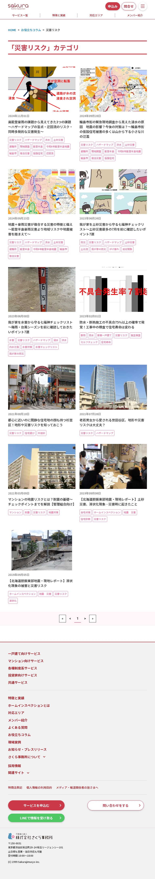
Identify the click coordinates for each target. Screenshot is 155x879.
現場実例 (14, 742)
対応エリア (96, 15)
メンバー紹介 (17, 720)
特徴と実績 (58, 15)
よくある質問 (17, 727)
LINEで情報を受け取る (36, 817)
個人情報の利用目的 (39, 787)
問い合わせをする (116, 805)
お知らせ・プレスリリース (27, 749)
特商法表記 (15, 787)
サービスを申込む (36, 805)
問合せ (129, 6)
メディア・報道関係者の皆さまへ (77, 787)
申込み (112, 6)
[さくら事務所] (18, 5)
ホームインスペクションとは (29, 705)
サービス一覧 (20, 15)
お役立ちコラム (19, 734)
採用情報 (14, 765)
